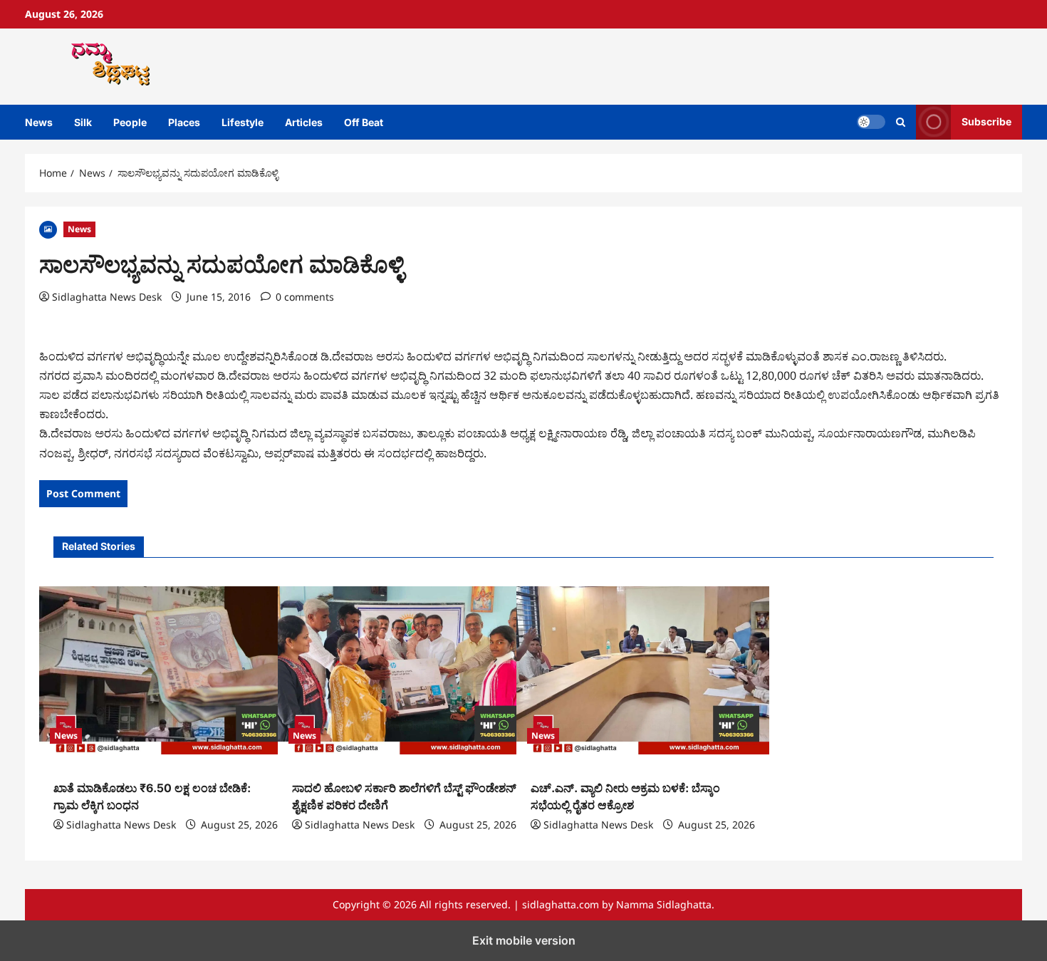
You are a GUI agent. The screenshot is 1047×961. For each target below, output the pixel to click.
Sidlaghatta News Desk (107, 296)
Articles (304, 122)
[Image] (48, 228)
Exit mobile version (523, 940)
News (39, 122)
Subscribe (986, 121)
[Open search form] (900, 122)
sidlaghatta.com (560, 904)
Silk (83, 122)
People (130, 122)
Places (184, 122)
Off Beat (363, 122)
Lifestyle (243, 122)
